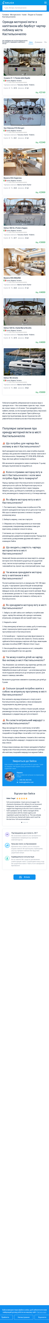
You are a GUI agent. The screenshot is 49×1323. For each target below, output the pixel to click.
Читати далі (41, 1312)
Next (45, 810)
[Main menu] (45, 2)
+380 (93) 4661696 (25, 780)
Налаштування (23, 1317)
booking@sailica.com (26, 782)
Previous (4, 810)
